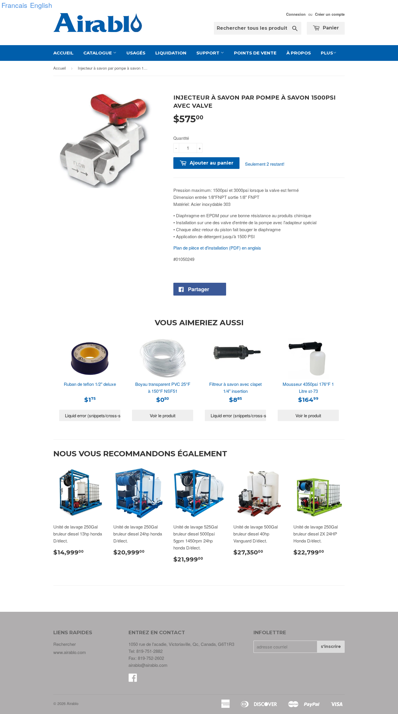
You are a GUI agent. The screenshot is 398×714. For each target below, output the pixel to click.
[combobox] (257, 28)
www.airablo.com (69, 652)
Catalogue (98, 53)
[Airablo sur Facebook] (132, 679)
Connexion (296, 14)
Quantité (181, 138)
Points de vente (255, 53)
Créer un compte (330, 14)
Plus (327, 53)
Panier (330, 28)
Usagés (135, 53)
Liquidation (170, 53)
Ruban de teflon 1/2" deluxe (90, 384)
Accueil (63, 53)
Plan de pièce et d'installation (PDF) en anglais (217, 248)
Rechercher (64, 644)
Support (208, 53)
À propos (298, 53)
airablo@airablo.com (148, 665)
